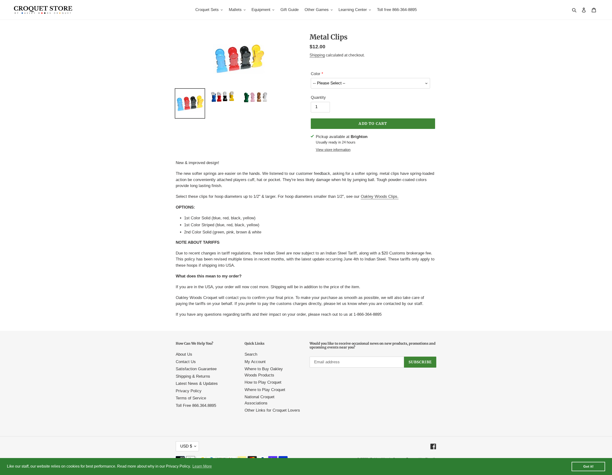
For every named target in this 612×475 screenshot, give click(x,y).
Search (251, 354)
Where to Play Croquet (265, 389)
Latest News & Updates (197, 383)
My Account (255, 361)
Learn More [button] (202, 466)
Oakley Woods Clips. (380, 196)
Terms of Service (191, 398)
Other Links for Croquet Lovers (272, 410)
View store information (333, 150)
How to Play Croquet (263, 382)
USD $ (186, 446)
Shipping (317, 55)
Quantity (318, 97)
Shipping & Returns (193, 376)
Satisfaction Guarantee (196, 369)
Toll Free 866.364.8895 (196, 405)
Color (315, 74)
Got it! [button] (588, 466)
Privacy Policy (189, 391)
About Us (184, 354)
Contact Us (186, 361)
